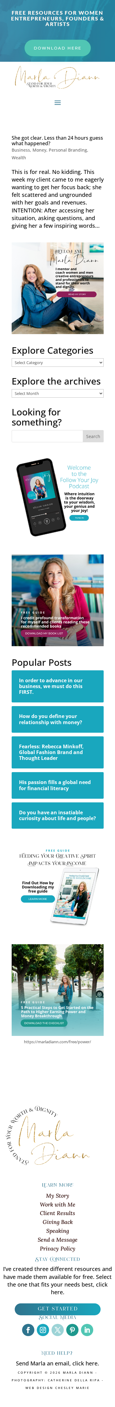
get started (58, 1309)
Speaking (57, 1230)
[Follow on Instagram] (43, 1330)
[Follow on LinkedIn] (87, 1330)
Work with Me (57, 1204)
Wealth (19, 157)
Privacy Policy (57, 1248)
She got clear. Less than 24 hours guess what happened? (57, 140)
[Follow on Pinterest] (72, 1330)
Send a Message (58, 1239)
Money (39, 150)
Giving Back (58, 1221)
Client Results (57, 1213)
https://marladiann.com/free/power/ (57, 1041)
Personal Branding (68, 150)
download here (58, 48)
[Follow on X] (58, 1330)
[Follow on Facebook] (28, 1330)
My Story (57, 1195)
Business (21, 150)
